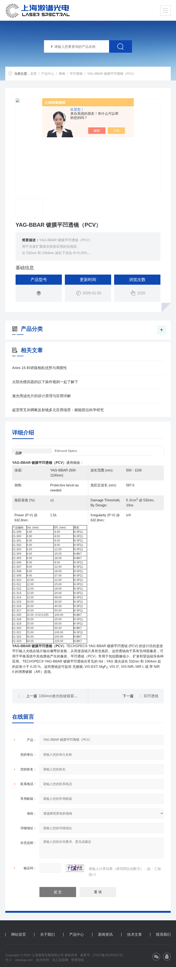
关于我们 (47, 934)
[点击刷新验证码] (75, 868)
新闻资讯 (105, 934)
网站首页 (18, 934)
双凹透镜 (151, 696)
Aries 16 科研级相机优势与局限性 (39, 368)
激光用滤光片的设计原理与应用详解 (41, 396)
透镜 (62, 73)
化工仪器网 (60, 960)
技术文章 (134, 934)
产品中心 (47, 73)
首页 (33, 73)
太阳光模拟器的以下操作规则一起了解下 (45, 382)
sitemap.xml (24, 960)
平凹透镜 (76, 73)
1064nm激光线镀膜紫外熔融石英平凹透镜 (73, 696)
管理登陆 (77, 960)
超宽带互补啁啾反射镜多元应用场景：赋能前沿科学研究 (58, 410)
